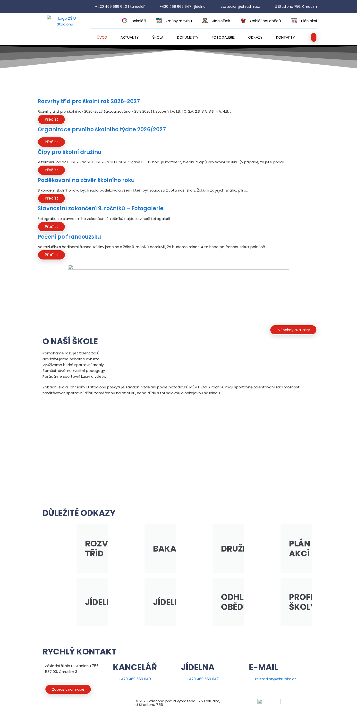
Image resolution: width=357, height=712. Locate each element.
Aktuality (129, 37)
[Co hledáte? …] (314, 37)
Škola (157, 37)
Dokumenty (187, 37)
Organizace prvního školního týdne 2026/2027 (102, 129)
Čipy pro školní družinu (70, 152)
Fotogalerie (223, 37)
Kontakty (285, 37)
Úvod (102, 37)
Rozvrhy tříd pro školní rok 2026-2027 (89, 101)
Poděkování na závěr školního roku (86, 180)
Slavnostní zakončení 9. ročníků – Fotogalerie (100, 208)
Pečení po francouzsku (69, 237)
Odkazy (255, 37)
